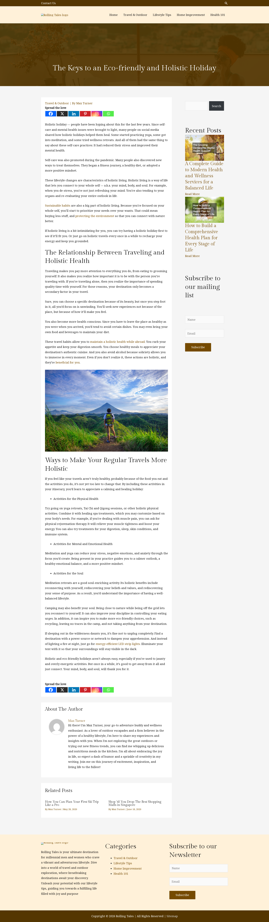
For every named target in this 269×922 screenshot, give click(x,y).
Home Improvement (128, 868)
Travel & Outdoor (57, 103)
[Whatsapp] (108, 113)
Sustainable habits (57, 205)
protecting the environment (94, 216)
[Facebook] (50, 113)
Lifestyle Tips (123, 863)
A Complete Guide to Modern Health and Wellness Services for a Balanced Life (204, 176)
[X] (62, 113)
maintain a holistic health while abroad (117, 342)
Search (216, 106)
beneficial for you (68, 362)
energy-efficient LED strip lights (118, 644)
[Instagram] (96, 113)
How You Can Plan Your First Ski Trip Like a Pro (72, 803)
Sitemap (172, 916)
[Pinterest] (85, 113)
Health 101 (121, 873)
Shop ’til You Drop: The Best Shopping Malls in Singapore (135, 803)
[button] (226, 3)
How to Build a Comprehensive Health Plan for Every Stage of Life (201, 238)
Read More (192, 194)
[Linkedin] (73, 113)
